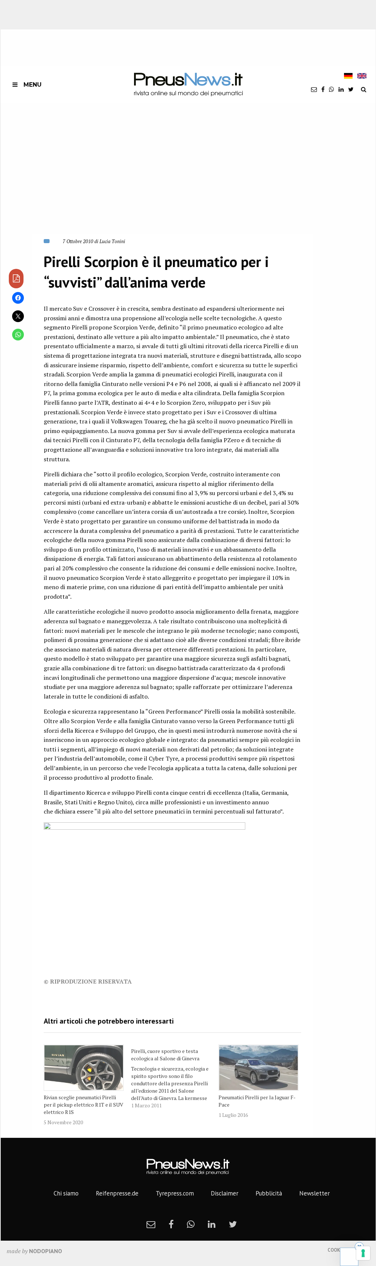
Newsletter (314, 1193)
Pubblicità (269, 1193)
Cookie (336, 1250)
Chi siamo (66, 1193)
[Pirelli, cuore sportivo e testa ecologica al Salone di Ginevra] (174, 1077)
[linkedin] (341, 89)
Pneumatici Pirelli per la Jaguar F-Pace (257, 1101)
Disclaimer (224, 1193)
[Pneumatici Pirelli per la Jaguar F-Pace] (258, 1068)
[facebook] (323, 89)
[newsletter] (314, 89)
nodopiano (45, 1251)
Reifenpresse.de (117, 1193)
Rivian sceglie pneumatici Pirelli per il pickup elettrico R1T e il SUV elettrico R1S (83, 1104)
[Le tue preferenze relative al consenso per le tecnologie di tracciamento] (363, 1253)
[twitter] (351, 89)
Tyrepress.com (175, 1193)
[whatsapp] (331, 89)
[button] (130, 176)
